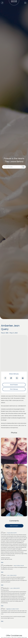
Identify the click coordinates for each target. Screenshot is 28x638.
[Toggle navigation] (25, 2)
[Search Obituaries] (23, 167)
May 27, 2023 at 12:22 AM (19, 565)
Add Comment (14, 525)
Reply (2, 562)
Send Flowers (14, 384)
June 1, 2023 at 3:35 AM (11, 575)
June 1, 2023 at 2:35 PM (15, 588)
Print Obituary (14, 389)
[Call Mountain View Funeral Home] (2, 3)
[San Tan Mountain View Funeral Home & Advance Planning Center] (14, 2)
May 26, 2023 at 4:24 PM (12, 532)
